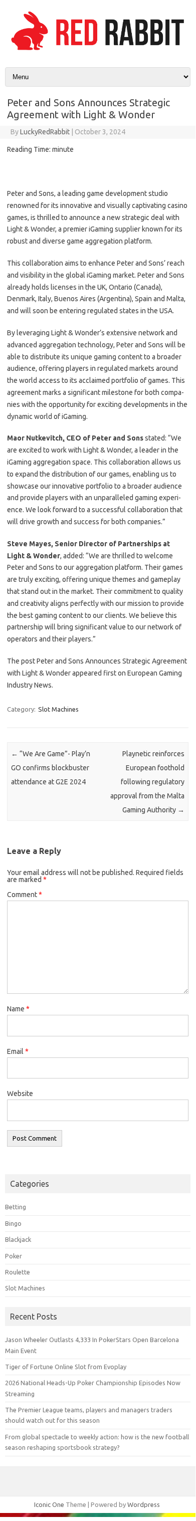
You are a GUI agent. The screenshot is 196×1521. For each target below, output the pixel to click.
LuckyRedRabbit (45, 132)
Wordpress (143, 1504)
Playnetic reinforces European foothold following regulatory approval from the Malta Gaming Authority (147, 782)
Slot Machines (58, 709)
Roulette (17, 1271)
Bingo (13, 1223)
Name (18, 1009)
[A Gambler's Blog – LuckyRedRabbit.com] (98, 50)
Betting (15, 1206)
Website (20, 1094)
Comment (24, 895)
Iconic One (49, 1504)
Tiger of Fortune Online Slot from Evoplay (65, 1366)
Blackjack (18, 1239)
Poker (13, 1255)
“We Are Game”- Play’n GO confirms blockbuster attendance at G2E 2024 (50, 768)
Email (18, 1051)
